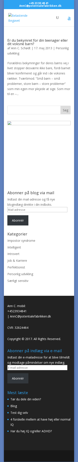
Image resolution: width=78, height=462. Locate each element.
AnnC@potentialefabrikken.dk (30, 316)
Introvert (13, 254)
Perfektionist (16, 267)
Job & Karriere (17, 260)
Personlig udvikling (20, 274)
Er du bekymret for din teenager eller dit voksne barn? (37, 42)
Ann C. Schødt (21, 48)
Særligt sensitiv (17, 281)
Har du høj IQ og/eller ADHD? (31, 431)
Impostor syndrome (21, 240)
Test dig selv (19, 413)
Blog (13, 406)
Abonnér (18, 220)
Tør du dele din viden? (25, 399)
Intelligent (14, 247)
